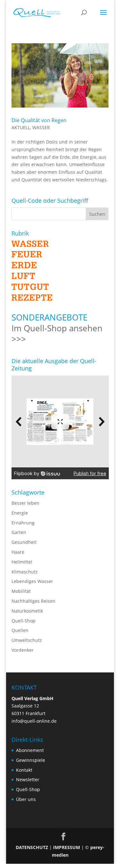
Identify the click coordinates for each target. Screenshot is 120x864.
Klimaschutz (25, 572)
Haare (18, 552)
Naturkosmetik (27, 611)
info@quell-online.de (34, 721)
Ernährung (23, 523)
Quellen (20, 630)
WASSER (41, 127)
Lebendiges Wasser (32, 581)
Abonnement (30, 750)
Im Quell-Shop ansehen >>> (57, 333)
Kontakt (24, 770)
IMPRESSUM (66, 847)
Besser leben (25, 503)
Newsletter (27, 779)
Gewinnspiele (30, 760)
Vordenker (23, 650)
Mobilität (21, 591)
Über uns (26, 799)
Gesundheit (24, 542)
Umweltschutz (27, 640)
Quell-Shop (24, 621)
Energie (20, 513)
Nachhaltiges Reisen (33, 601)
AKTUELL (21, 127)
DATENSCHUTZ (32, 847)
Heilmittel (22, 562)
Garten (19, 532)
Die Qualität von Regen (39, 120)
